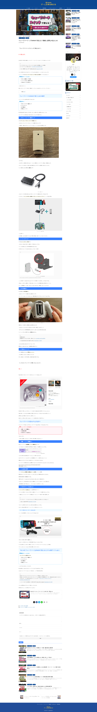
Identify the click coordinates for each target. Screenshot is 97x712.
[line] (42, 602)
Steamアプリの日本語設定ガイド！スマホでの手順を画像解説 (76, 46)
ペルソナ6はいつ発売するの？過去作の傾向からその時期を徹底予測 (39, 686)
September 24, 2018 (48, 582)
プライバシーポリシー (52, 8)
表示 (24, 91)
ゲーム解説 (28, 8)
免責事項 (60, 8)
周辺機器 (26, 605)
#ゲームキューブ (42, 578)
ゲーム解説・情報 (22, 605)
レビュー (36, 8)
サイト (20, 631)
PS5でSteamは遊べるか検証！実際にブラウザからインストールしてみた (76, 20)
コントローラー (30, 607)
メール (20, 627)
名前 (20, 623)
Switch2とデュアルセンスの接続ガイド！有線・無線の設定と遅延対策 (40, 647)
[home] (74, 75)
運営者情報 (44, 8)
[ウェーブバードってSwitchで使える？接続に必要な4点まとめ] (39, 602)
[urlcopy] (47, 602)
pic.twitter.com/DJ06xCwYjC (25, 579)
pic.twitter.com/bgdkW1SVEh (37, 66)
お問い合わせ (69, 8)
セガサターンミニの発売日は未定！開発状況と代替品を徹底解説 (76, 28)
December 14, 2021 (38, 340)
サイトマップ (46, 704)
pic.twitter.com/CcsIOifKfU (40, 338)
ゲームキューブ (22, 607)
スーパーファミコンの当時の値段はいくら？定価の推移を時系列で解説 (40, 676)
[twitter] (34, 602)
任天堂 (34, 607)
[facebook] (37, 602)
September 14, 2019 (32, 501)
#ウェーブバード (48, 578)
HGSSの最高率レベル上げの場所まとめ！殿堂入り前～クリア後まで (39, 657)
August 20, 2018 (39, 68)
